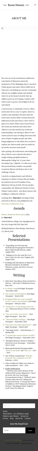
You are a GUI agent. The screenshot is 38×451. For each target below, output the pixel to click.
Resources (24, 416)
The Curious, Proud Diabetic (15, 294)
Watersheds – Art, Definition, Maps (16, 414)
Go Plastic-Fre (10, 288)
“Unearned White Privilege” (15, 319)
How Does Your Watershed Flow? (18, 325)
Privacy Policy (8, 440)
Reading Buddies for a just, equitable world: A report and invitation (18, 300)
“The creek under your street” (16, 314)
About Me (19, 418)
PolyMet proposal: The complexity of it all (18, 357)
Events (5, 418)
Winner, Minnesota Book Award (13, 214)
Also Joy (27, 350)
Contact (28, 418)
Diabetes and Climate (11, 416)
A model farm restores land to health (20, 335)
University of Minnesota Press (12, 204)
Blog (11, 418)
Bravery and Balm (13, 350)
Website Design (17, 440)
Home (5, 411)
